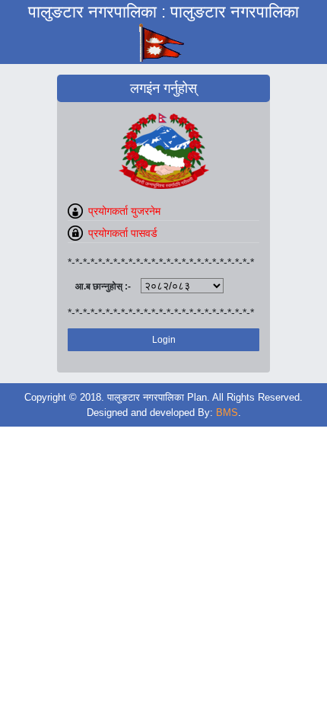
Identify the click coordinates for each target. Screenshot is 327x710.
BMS (227, 412)
